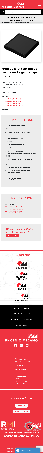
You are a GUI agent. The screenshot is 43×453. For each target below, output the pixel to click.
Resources (14, 319)
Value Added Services (17, 314)
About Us (16, 308)
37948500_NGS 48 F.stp (13, 99)
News (31, 314)
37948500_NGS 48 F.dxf (13, 101)
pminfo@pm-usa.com (21, 369)
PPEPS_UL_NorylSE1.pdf (13, 212)
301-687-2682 (21, 365)
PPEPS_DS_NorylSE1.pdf (13, 209)
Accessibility (10, 451)
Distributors (28, 319)
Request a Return (21, 411)
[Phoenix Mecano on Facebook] (15, 345)
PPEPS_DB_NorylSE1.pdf (13, 207)
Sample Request (21, 325)
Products (27, 308)
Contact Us (12, 236)
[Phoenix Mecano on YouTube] (27, 345)
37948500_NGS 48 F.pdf (13, 103)
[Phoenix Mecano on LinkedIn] (21, 345)
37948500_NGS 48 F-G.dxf (14, 106)
